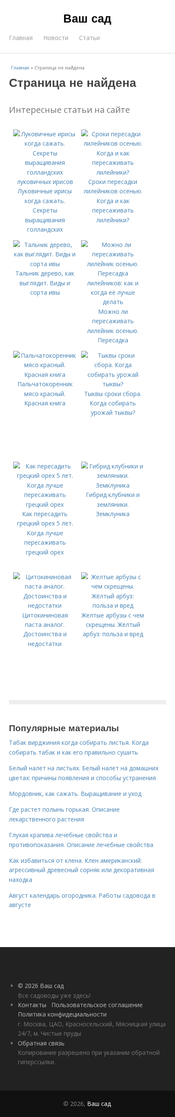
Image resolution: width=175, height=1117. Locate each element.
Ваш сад (87, 18)
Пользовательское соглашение (97, 1005)
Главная (21, 38)
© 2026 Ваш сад (41, 986)
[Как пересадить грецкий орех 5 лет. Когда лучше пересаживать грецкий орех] (45, 504)
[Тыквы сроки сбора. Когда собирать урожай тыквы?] (113, 384)
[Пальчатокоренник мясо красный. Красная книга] (45, 374)
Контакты (32, 1005)
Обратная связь (41, 1043)
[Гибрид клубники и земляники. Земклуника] (113, 485)
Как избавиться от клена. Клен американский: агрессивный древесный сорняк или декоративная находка (81, 870)
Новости (55, 38)
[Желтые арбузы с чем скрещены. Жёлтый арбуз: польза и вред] (113, 605)
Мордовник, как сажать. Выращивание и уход (75, 794)
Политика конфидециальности (62, 1014)
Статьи (89, 38)
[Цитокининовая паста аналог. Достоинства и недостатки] (45, 605)
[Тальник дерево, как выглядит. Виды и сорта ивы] (45, 264)
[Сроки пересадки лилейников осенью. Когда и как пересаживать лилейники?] (113, 172)
